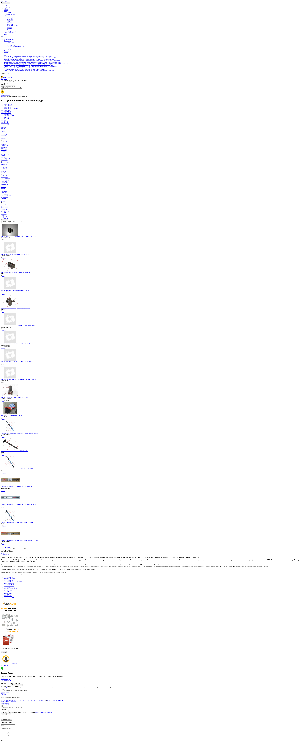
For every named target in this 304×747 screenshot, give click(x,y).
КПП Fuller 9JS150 (9, 586)
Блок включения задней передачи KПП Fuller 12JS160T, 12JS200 (18, 236)
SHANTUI (10, 24)
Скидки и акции (11, 48)
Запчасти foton (42, 700)
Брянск (10, 58)
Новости (6, 52)
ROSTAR (9, 22)
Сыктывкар (36, 67)
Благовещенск (48, 56)
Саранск (29, 66)
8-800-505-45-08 (7, 77)
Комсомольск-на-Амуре (31, 60)
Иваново (30, 59)
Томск (16, 69)
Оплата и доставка (9, 39)
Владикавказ (33, 58)
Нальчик (50, 62)
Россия (6, 56)
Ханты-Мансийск (8, 70)
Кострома (40, 60)
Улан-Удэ (27, 69)
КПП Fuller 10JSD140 (9, 577)
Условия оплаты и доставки (14, 43)
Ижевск (35, 59)
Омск (69, 63)
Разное (9, 30)
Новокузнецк (33, 63)
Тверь (51, 67)
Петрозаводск (26, 65)
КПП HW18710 (8, 591)
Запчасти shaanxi (32, 700)
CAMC (6, 5)
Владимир (40, 58)
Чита (5, 55)
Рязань (10, 66)
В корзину (3, 240)
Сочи (5, 67)
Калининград (7, 60)
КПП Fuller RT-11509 (9, 587)
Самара (15, 66)
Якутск (46, 70)
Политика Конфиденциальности (9, 687)
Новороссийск (42, 63)
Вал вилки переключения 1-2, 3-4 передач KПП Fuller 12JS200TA (18, 504)
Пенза (17, 65)
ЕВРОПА (9, 28)
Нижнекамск (7, 63)
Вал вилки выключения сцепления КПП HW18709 (14, 451)
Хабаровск (42, 69)
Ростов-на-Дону (48, 65)
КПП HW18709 (8, 590)
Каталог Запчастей (9, 32)
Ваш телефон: (4, 710)
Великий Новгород (17, 58)
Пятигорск (41, 65)
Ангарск (10, 56)
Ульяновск (33, 69)
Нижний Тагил (26, 63)
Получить (3, 652)
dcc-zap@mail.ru (5, 692)
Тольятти (11, 69)
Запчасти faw (23, 700)
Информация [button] (7, 41)
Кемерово (18, 60)
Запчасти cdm (61, 700)
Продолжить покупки (17, 684)
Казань (52, 59)
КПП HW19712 (8, 594)
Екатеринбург (24, 59)
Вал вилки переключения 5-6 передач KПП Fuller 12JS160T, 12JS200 (19, 540)
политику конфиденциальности (43, 712)
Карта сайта (4, 1)
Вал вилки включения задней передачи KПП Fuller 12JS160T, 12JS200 (20, 433)
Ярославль (51, 70)
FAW (5, 8)
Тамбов (47, 67)
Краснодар (46, 60)
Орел (5, 65)
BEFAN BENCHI (11, 17)
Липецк (9, 62)
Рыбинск (6, 66)
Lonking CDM (7, 12)
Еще (5, 15)
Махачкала (23, 62)
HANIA (9, 21)
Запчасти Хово (15, 700)
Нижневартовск (56, 62)
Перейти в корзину (6, 684)
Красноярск (53, 60)
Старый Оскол (18, 67)
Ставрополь (10, 67)
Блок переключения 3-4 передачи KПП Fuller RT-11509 (15, 308)
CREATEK (10, 18)
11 (11, 547)
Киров (23, 60)
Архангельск (21, 56)
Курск (5, 62)
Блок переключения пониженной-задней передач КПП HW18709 (18, 379)
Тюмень (23, 69)
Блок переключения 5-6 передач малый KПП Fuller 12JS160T (17, 343)
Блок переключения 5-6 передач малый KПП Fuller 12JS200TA (17, 361)
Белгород (38, 56)
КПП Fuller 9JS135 (9, 584)
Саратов (34, 66)
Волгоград (46, 58)
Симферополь (47, 66)
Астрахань (28, 56)
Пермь (21, 65)
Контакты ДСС (5, 703)
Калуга (13, 60)
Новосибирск (49, 63)
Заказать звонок (5, 704)
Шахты (37, 70)
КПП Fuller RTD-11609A (10, 589)
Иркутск (40, 59)
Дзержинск (17, 59)
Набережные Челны (41, 62)
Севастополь (39, 66)
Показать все (4, 219)
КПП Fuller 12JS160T (9, 579)
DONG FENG (7, 7)
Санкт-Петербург (21, 66)
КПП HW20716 (8, 596)
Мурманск (33, 62)
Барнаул (33, 56)
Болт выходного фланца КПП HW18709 (11, 415)
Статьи (9, 49)
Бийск (42, 56)
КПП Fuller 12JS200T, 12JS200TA (13, 581)
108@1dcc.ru (4, 79)
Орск (13, 65)
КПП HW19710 (8, 593)
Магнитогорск (16, 62)
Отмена (9, 714)
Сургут (31, 67)
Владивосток (26, 58)
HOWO (6, 11)
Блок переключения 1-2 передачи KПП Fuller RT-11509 (15, 272)
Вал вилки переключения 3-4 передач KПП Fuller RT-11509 (17, 522)
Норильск (65, 63)
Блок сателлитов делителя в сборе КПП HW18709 (14, 397)
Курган (58, 60)
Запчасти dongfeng (52, 700)
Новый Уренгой (58, 63)
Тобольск (6, 69)
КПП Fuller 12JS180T (9, 580)
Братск (5, 58)
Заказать (3, 714)
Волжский (52, 58)
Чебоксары (17, 70)
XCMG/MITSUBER (12, 25)
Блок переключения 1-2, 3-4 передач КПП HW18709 (15, 290)
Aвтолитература (11, 31)
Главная (3, 96)
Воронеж (6, 59)
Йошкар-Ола (46, 59)
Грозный (11, 59)
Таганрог (42, 67)
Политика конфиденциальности (15, 46)
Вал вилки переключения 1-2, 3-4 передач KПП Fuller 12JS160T (18, 486)
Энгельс (41, 70)
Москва (28, 62)
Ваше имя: (3, 709)
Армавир (15, 56)
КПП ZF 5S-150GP (9, 597)
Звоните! (3, 553)
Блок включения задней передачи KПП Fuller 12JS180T (16, 254)
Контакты (6, 51)
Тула (19, 69)
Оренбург (9, 65)
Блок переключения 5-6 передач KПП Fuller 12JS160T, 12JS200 (18, 326)
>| (15, 547)
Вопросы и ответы (12, 45)
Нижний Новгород (16, 63)
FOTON (6, 10)
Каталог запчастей (6, 700)
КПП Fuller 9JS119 (9, 583)
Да (8, 73)
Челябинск (23, 70)
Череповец (29, 70)
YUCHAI (9, 27)
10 (9, 547)
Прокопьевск (34, 65)
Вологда (57, 58)
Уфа (37, 69)
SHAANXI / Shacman (9, 14)
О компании (10, 42)
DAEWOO (10, 20)
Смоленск (54, 66)
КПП (5, 34)
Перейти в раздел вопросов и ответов (6, 679)
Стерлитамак (25, 67)
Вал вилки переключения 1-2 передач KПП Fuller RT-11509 (17, 468)
